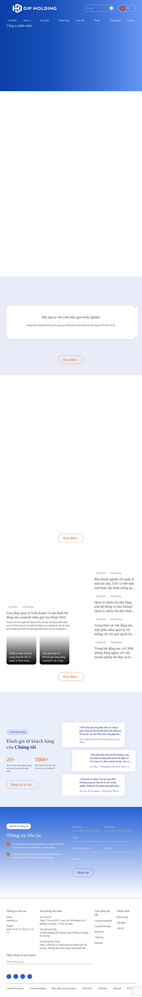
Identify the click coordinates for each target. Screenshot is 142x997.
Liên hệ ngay (26, 156)
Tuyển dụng (115, 20)
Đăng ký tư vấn (86, 261)
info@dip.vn (12, 920)
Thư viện (80, 20)
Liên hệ (130, 20)
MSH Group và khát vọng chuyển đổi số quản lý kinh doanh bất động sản (20, 657)
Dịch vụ (27, 20)
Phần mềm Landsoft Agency (64, 988)
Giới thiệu (12, 20)
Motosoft (99, 943)
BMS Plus (99, 932)
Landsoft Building (103, 926)
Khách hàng (64, 20)
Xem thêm (70, 359)
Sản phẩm (44, 20)
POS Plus (131, 988)
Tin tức (97, 20)
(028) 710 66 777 (14, 927)
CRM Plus (99, 937)
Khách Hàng (122, 917)
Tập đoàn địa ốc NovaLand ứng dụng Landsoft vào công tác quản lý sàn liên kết (53, 657)
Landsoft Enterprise (103, 921)
